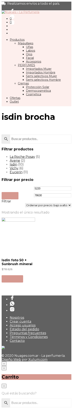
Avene (15, 161)
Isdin (13, 164)
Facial (30, 58)
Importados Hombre (40, 72)
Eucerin (16, 172)
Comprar (12, 279)
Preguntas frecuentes (28, 333)
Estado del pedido (24, 329)
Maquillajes (25, 43)
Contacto (17, 341)
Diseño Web (11, 359)
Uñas (29, 47)
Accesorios (33, 61)
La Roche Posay (22, 157)
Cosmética (33, 94)
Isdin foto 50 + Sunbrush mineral (17, 262)
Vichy (14, 168)
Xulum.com (37, 359)
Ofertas (15, 98)
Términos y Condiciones (29, 337)
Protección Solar (37, 87)
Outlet (14, 101)
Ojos (29, 54)
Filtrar (10, 196)
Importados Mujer (39, 69)
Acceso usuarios (22, 325)
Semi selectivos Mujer (41, 76)
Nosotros (17, 318)
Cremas (23, 83)
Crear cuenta (20, 321)
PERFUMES (26, 65)
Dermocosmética (38, 90)
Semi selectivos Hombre (43, 80)
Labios (30, 50)
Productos (17, 39)
